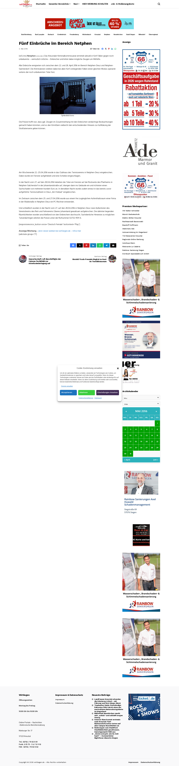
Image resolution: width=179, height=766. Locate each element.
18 (136, 441)
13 (146, 435)
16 (125, 441)
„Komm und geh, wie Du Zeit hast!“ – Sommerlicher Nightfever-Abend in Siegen (106, 736)
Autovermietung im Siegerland (134, 232)
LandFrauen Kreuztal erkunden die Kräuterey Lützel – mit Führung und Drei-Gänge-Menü (107, 701)
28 (152, 447)
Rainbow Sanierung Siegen (133, 250)
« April (127, 460)
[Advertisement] (67, 150)
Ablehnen (83, 392)
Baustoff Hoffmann (130, 225)
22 (157, 441)
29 (157, 447)
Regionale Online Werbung (133, 239)
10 (130, 435)
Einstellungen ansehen (108, 392)
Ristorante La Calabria (131, 247)
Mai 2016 (141, 411)
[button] (118, 368)
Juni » (155, 460)
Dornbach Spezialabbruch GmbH (135, 254)
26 (141, 447)
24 (130, 447)
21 (152, 441)
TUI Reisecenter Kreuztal (132, 236)
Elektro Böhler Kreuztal (131, 218)
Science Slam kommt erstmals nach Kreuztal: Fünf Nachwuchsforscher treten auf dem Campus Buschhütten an (107, 723)
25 (136, 447)
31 (130, 453)
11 (136, 435)
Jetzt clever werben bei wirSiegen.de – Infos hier (59, 231)
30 (125, 453)
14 (152, 435)
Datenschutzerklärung (86, 398)
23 (125, 447)
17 (130, 441)
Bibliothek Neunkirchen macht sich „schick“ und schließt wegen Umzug (108, 715)
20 (147, 441)
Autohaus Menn (128, 243)
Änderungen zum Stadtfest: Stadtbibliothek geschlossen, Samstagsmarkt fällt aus (106, 730)
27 (147, 447)
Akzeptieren (66, 392)
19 (141, 441)
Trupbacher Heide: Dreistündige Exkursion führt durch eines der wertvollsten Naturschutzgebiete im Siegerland (108, 708)
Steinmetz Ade (128, 229)
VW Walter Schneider (130, 211)
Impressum (98, 398)
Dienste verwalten (67, 386)
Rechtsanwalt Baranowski (132, 221)
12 (141, 435)
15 (157, 435)
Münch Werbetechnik (130, 214)
